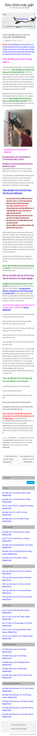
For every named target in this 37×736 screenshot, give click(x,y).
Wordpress (32, 734)
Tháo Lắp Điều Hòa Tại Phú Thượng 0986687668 (10, 459)
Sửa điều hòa (12, 438)
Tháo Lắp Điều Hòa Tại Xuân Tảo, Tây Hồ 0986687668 (26, 459)
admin (8, 40)
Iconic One (13, 734)
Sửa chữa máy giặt (19, 5)
